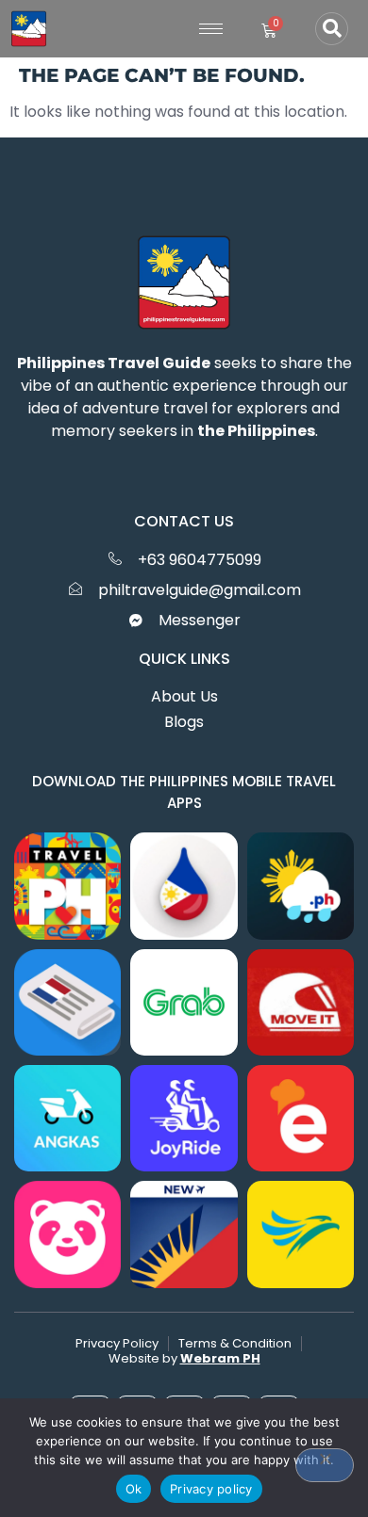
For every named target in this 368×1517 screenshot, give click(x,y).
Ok (133, 1488)
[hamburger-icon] (211, 28)
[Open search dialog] (331, 28)
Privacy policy (211, 1488)
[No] (324, 1465)
